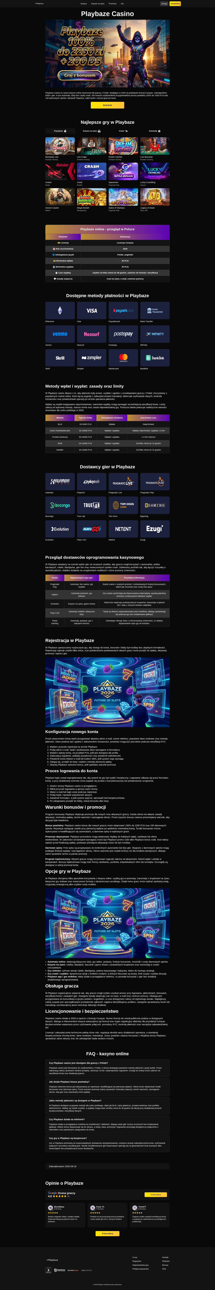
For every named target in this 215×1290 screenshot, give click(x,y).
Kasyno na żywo (90, 131)
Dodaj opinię (156, 1195)
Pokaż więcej (107, 1234)
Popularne (58, 131)
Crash (121, 131)
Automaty (153, 131)
